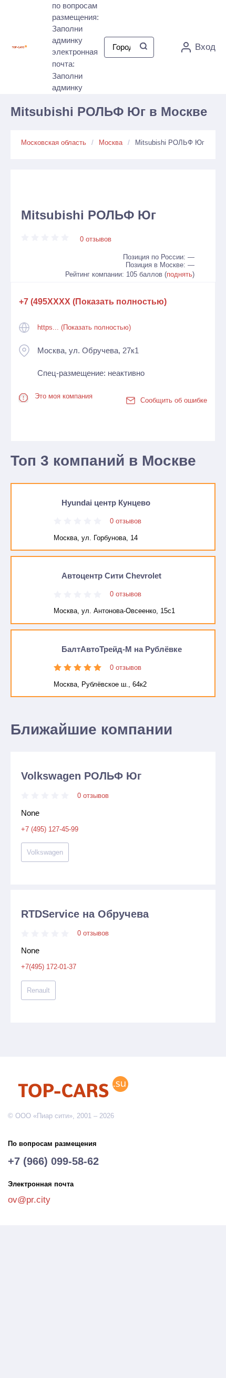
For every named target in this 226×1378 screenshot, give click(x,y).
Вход (205, 47)
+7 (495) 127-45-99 (49, 829)
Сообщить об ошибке (173, 400)
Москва (110, 142)
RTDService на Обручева (85, 914)
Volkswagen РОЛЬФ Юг (81, 776)
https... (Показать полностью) (84, 327)
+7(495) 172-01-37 (48, 967)
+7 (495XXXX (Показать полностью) (93, 301)
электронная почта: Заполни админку (75, 69)
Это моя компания (64, 396)
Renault (38, 990)
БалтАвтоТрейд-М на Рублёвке (121, 649)
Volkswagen (45, 852)
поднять (179, 274)
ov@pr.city (29, 1200)
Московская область (53, 142)
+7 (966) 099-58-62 (53, 1161)
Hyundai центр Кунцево (105, 502)
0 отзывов (95, 239)
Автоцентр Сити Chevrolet (111, 575)
